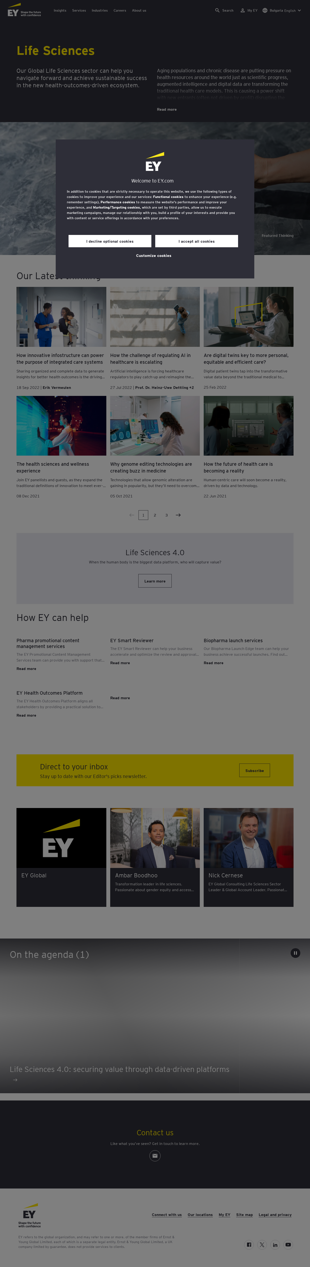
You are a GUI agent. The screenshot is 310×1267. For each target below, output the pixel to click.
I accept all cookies (196, 241)
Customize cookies (153, 255)
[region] (155, 208)
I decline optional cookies (110, 241)
